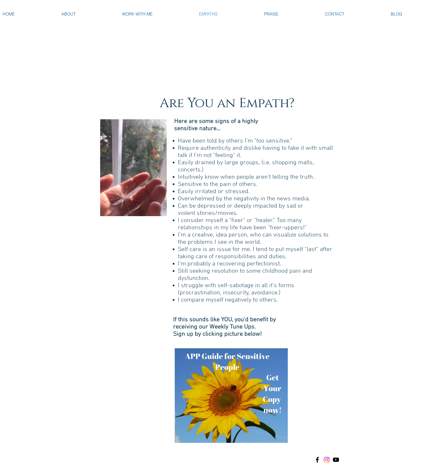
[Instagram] (326, 459)
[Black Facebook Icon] (317, 459)
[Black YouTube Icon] (336, 459)
